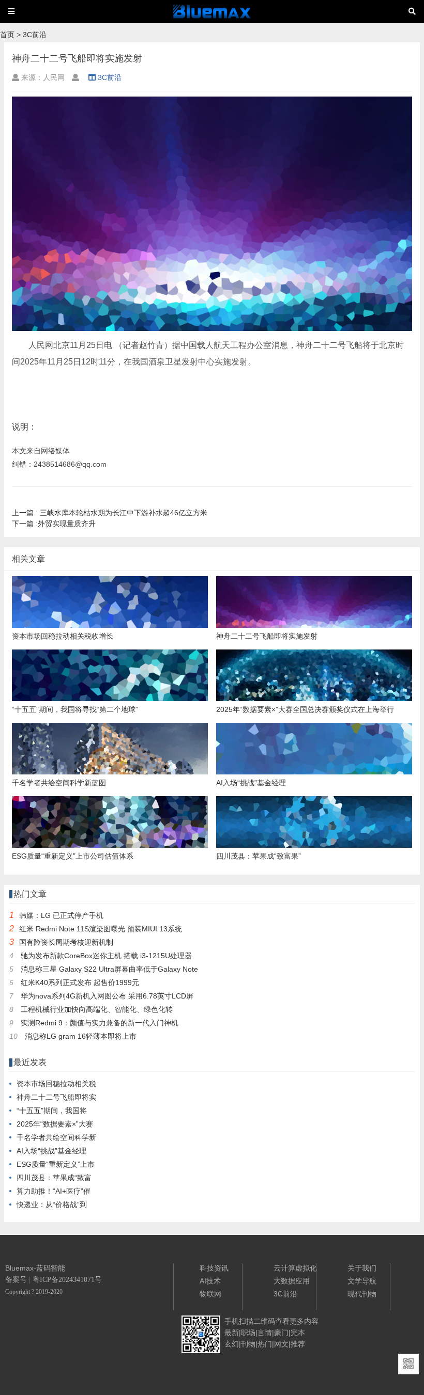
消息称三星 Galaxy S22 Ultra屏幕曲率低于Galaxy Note (109, 969)
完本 (298, 1332)
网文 (281, 1344)
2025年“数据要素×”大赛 (55, 1124)
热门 (265, 1344)
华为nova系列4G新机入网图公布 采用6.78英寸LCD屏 (107, 996)
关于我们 (361, 1268)
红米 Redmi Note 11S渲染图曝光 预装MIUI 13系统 (100, 929)
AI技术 (210, 1281)
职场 (248, 1332)
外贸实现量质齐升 (54, 523)
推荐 (298, 1344)
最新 (231, 1332)
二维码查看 (271, 1321)
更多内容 (304, 1321)
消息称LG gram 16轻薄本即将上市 (81, 1036)
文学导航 (361, 1281)
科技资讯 (214, 1268)
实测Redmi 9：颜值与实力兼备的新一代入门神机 (99, 1023)
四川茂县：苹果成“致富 (54, 1178)
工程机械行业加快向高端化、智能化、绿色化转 (97, 1009)
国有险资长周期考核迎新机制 (66, 942)
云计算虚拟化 (295, 1268)
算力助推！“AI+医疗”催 (53, 1191)
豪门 (281, 1332)
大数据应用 (292, 1281)
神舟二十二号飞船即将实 (56, 1097)
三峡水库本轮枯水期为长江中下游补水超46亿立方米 (109, 513)
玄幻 (231, 1344)
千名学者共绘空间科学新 (56, 1137)
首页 (7, 34)
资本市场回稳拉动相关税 (56, 1084)
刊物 (248, 1344)
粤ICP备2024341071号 (67, 1279)
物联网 (210, 1294)
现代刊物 (361, 1294)
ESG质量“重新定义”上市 (56, 1164)
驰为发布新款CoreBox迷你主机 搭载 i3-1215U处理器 (106, 956)
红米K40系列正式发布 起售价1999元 (80, 982)
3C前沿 (35, 34)
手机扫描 (238, 1321)
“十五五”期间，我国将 (52, 1110)
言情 (265, 1332)
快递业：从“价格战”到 (52, 1204)
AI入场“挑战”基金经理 (51, 1151)
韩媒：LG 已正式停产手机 (61, 915)
